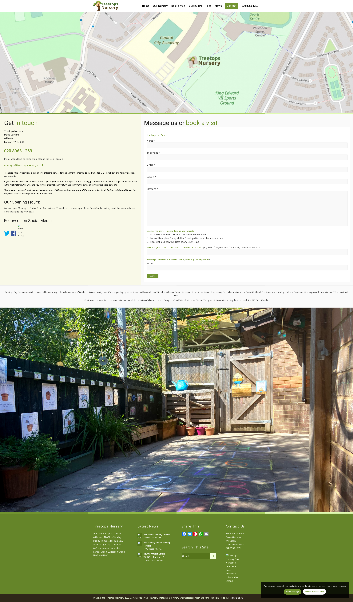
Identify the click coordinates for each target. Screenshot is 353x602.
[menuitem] (145, 6)
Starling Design (235, 597)
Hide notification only (314, 591)
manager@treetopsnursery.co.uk (24, 165)
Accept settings (292, 591)
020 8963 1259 (18, 151)
